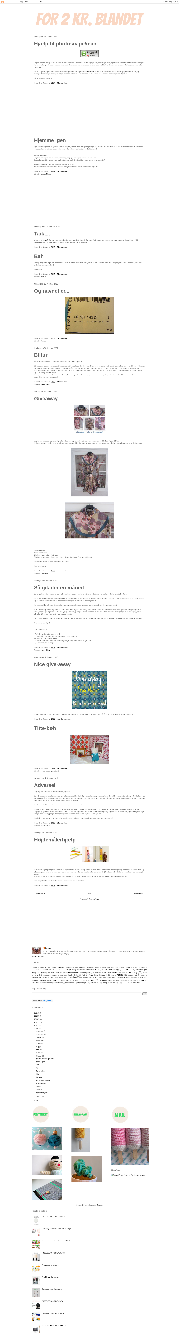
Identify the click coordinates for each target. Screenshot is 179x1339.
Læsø (45, 977)
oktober (39, 1037)
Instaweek (63, 975)
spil (109, 980)
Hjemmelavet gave (47, 771)
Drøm (81, 969)
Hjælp (97, 972)
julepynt (104, 975)
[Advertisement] (89, 110)
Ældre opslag (138, 893)
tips (84, 983)
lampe (130, 975)
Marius (48, 174)
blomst (122, 967)
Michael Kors (84, 977)
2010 (36, 1028)
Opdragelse (134, 977)
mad (51, 977)
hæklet (123, 972)
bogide (128, 967)
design (68, 970)
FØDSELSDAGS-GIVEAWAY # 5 (53, 1253)
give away (44, 573)
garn (123, 969)
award (68, 967)
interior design (73, 975)
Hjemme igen (50, 140)
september (40, 1040)
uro (119, 982)
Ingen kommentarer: (64, 719)
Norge (114, 977)
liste (136, 975)
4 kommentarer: (63, 83)
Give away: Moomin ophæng (52, 1289)
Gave (128, 969)
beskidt (97, 967)
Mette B (45, 240)
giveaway (44, 972)
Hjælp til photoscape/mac (65, 44)
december (40, 1031)
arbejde (61, 967)
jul (97, 975)
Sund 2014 (35, 983)
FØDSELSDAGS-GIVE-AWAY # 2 (54, 1325)
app (54, 967)
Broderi (135, 967)
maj (37, 1047)
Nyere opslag (40, 893)
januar (38, 1096)
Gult (58, 972)
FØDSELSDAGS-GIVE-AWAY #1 (53, 1301)
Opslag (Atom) (94, 899)
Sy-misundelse (47, 982)
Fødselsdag (113, 970)
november (40, 1034)
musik (108, 977)
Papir (61, 980)
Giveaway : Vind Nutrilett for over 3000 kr (56, 1241)
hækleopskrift (113, 972)
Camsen (48, 948)
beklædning (90, 967)
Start (89, 893)
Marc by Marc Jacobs (61, 977)
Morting (101, 977)
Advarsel (45, 785)
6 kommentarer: (63, 338)
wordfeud (124, 982)
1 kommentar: (62, 382)
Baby (43, 825)
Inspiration (46, 975)
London (143, 975)
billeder (104, 967)
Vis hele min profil (38, 956)
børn (46, 970)
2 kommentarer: (63, 768)
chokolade (54, 969)
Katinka (120, 975)
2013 (36, 1019)
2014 (36, 1016)
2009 (36, 1100)
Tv (99, 982)
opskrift (142, 977)
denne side (90, 72)
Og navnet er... (52, 291)
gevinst (138, 970)
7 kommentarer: (63, 886)
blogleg (116, 967)
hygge (104, 972)
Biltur (40, 355)
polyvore (68, 980)
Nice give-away (52, 664)
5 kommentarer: (63, 247)
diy (75, 970)
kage (112, 975)
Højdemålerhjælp (55, 840)
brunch (34, 969)
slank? (102, 980)
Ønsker (135, 983)
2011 (36, 1025)
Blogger (99, 1205)
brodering (143, 967)
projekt (76, 980)
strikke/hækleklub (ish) (129, 980)
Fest (105, 969)
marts (38, 1053)
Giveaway (46, 398)
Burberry (40, 969)
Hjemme (66, 972)
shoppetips (87, 980)
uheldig (104, 983)
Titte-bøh (45, 728)
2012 (36, 1022)
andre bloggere (45, 967)
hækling (132, 972)
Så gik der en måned (59, 587)
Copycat (61, 969)
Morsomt (93, 977)
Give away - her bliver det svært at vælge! (56, 1229)
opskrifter (35, 980)
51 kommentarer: (63, 571)
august (38, 1043)
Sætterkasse (58, 982)
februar (39, 1056)
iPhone (90, 975)
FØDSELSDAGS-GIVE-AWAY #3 (53, 1217)
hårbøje (145, 972)
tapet (57, 771)
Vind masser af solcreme (50, 1265)
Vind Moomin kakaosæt (50, 1277)
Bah (39, 256)
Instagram (54, 975)
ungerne (113, 982)
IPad (83, 975)
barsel (43, 174)
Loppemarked (36, 977)
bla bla (110, 967)
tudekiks (93, 982)
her (38, 714)
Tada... (42, 234)
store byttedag (117, 980)
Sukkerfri (141, 980)
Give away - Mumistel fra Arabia (53, 1313)
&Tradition (34, 967)
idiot (38, 975)
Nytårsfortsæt (123, 977)
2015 (36, 1013)
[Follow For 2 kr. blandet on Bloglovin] (42, 1002)
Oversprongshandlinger (48, 980)
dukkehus (89, 969)
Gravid (52, 972)
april (38, 1050)
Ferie (43, 384)
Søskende (68, 982)
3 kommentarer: (63, 171)
